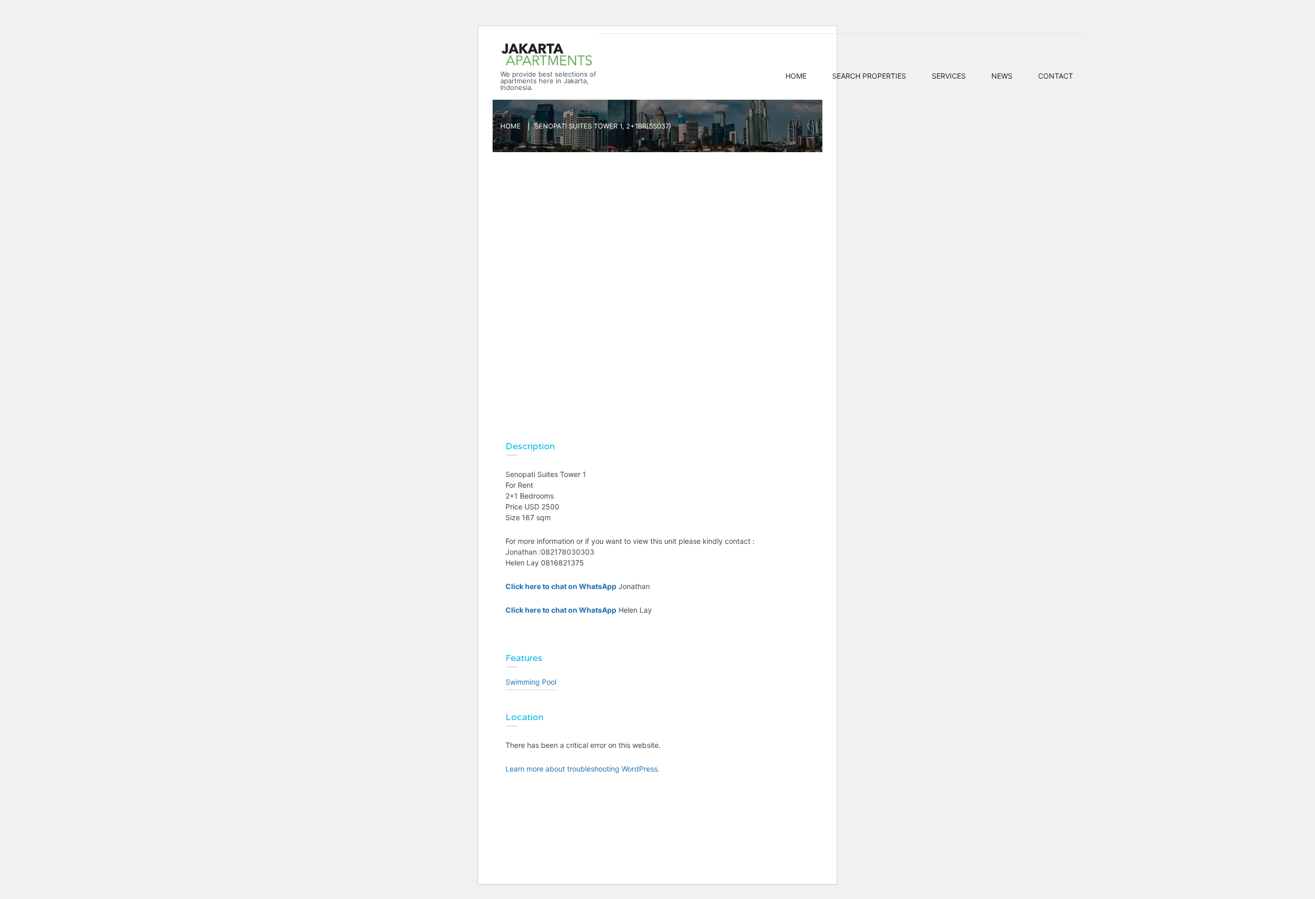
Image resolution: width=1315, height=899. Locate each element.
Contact (1055, 75)
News (1001, 75)
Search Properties (869, 75)
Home (795, 75)
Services (949, 75)
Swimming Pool (530, 681)
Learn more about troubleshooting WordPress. (582, 768)
